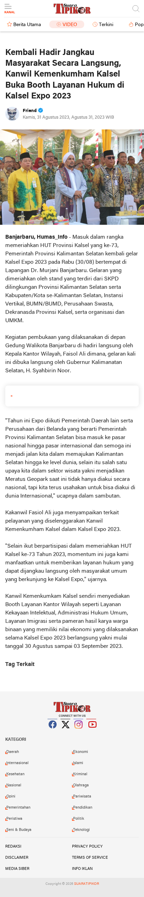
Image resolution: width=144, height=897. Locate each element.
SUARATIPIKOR (86, 884)
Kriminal (80, 774)
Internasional (17, 763)
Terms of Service (90, 858)
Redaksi (13, 846)
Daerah (12, 752)
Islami (78, 763)
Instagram (78, 733)
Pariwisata (82, 796)
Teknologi (81, 830)
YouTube (91, 733)
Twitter (65, 733)
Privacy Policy (87, 846)
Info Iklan (82, 869)
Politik (78, 819)
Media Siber (17, 869)
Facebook (53, 733)
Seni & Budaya (18, 830)
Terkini (106, 24)
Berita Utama (27, 24)
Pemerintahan (18, 807)
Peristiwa (14, 819)
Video (70, 24)
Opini (10, 796)
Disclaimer (16, 858)
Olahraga (81, 785)
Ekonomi (80, 752)
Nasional (13, 785)
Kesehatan (15, 774)
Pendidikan (82, 807)
